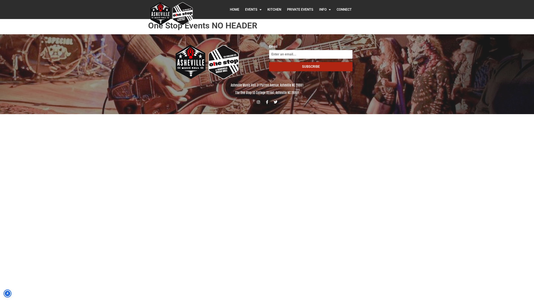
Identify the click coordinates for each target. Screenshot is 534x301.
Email (273, 46)
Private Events (300, 9)
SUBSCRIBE (311, 67)
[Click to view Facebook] (267, 102)
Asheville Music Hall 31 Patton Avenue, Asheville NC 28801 (267, 85)
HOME (234, 9)
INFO (323, 9)
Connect (344, 9)
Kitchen (274, 9)
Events (251, 9)
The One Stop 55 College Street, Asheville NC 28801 (267, 92)
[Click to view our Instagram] (258, 102)
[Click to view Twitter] (275, 102)
